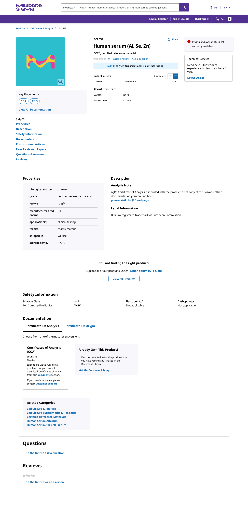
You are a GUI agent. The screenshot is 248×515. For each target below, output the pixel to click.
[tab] (23, 28)
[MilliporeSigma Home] (29, 7)
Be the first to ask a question (45, 453)
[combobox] (125, 7)
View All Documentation (35, 109)
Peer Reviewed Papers (31, 149)
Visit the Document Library (94, 370)
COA (23, 101)
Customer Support (46, 383)
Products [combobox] (68, 7)
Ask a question (140, 58)
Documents (44, 374)
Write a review (121, 58)
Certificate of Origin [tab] (79, 326)
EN (225, 7)
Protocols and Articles (30, 144)
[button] (158, 19)
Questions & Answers (30, 154)
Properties (23, 124)
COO (35, 101)
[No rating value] (100, 59)
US (215, 7)
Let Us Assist (195, 77)
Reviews (21, 159)
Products (20, 28)
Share (175, 39)
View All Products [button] (124, 279)
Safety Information (29, 134)
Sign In (111, 65)
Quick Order (202, 18)
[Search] (184, 7)
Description (24, 129)
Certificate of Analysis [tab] (42, 326)
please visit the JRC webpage (130, 200)
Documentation (26, 139)
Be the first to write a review (46, 482)
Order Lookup (181, 18)
